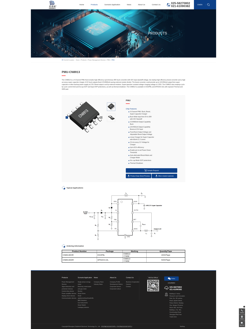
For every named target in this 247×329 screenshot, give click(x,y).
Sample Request (153, 170)
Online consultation (171, 279)
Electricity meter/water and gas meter (84, 288)
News (129, 5)
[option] (84, 117)
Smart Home (81, 293)
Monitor (80, 291)
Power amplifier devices (69, 293)
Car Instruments (83, 302)
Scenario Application (112, 5)
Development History (116, 284)
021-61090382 (180, 6)
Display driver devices (68, 296)
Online (242, 319)
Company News (99, 282)
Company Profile (115, 282)
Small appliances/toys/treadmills (85, 297)
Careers (128, 284)
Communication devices (69, 298)
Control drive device (68, 291)
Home (81, 5)
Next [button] (101, 117)
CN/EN (199, 5)
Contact (128, 286)
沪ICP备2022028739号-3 (124, 326)
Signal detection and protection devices (68, 288)
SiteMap (182, 326)
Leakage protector (83, 307)
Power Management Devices (97, 60)
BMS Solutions (82, 300)
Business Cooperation (132, 282)
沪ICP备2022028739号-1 (108, 326)
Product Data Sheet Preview (140, 176)
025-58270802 (180, 3)
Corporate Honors (115, 286)
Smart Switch (82, 305)
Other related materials (166, 176)
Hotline (242, 312)
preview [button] (67, 117)
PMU (108, 60)
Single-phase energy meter (84, 283)
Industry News (98, 284)
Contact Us (156, 5)
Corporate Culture (115, 289)
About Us (141, 5)
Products (94, 5)
